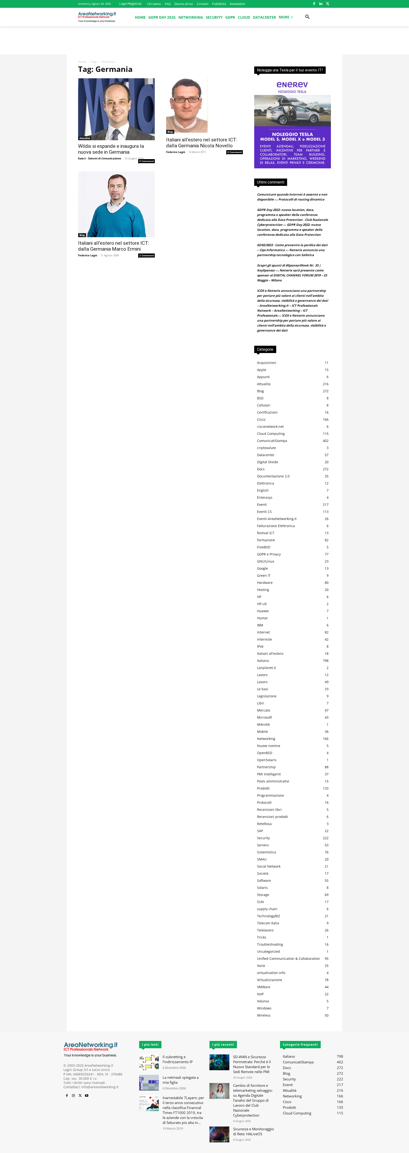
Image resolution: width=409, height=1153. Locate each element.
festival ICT (265, 533)
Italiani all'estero (270, 653)
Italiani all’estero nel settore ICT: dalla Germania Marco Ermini (113, 246)
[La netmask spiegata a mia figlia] (149, 1083)
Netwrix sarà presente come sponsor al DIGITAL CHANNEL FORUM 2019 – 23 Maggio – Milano (292, 275)
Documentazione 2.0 (273, 476)
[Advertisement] (204, 42)
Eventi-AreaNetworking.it (277, 518)
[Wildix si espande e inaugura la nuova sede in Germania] (116, 109)
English (263, 490)
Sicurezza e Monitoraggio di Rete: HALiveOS (253, 1131)
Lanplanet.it (266, 667)
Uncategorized (268, 951)
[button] (307, 17)
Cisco (261, 419)
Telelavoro (265, 930)
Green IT (264, 575)
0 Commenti (146, 161)
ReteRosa (264, 823)
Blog (170, 131)
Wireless (264, 1015)
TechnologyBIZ (268, 916)
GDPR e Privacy (269, 554)
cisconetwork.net (270, 426)
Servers (263, 845)
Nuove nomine (268, 745)
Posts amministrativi (273, 781)
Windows (264, 1008)
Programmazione (270, 795)
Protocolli (264, 802)
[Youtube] (86, 1095)
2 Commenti (146, 255)
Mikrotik (263, 724)
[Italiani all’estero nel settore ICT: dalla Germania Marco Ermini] (116, 204)
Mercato (263, 710)
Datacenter (266, 455)
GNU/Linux (265, 561)
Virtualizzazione (269, 980)
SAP (260, 831)
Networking (266, 738)
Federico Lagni (175, 152)
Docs (261, 469)
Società (262, 873)
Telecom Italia (268, 923)
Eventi (262, 504)
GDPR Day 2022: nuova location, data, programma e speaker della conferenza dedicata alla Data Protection (289, 230)
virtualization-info (271, 972)
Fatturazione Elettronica (276, 526)
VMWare (263, 987)
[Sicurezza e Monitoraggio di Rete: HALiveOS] (219, 1134)
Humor (262, 618)
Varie (261, 965)
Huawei (263, 611)
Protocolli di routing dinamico (301, 199)
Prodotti (263, 788)
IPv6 (260, 646)
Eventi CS (264, 511)
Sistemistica (266, 852)
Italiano (263, 660)
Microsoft (264, 717)
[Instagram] (73, 1095)
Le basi (262, 689)
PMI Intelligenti (269, 774)
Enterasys (264, 497)
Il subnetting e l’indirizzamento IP (178, 1059)
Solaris (262, 887)
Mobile (262, 731)
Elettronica (265, 483)
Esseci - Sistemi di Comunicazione (99, 158)
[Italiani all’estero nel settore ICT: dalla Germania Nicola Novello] (204, 106)
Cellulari (263, 405)
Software (264, 880)
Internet (263, 632)
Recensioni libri (269, 809)
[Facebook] (314, 3)
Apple (261, 369)
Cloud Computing (271, 433)
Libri (260, 703)
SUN (260, 902)
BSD (260, 398)
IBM (260, 625)
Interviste (264, 639)
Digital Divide (267, 462)
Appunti (263, 377)
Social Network (268, 866)
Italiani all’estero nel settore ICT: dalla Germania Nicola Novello (201, 142)
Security (263, 838)
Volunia (263, 1001)
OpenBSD (264, 753)
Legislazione (266, 696)
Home (82, 62)
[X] (327, 3)
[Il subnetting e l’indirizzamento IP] (149, 1062)
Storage (263, 894)
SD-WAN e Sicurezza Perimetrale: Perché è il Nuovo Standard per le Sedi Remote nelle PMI (252, 1064)
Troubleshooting (270, 944)
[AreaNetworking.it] (97, 17)
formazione (266, 540)
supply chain (267, 909)
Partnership (266, 767)
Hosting (263, 589)
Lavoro (262, 675)
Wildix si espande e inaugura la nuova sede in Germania (111, 149)
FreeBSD (263, 547)
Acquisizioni (266, 362)
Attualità (85, 138)
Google (262, 568)
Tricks (261, 937)
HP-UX (262, 604)
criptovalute (266, 447)
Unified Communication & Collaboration (288, 958)
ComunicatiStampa (272, 440)
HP (259, 596)
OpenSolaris (266, 760)
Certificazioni (267, 412)
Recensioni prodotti (272, 816)
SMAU (262, 859)
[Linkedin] (320, 3)
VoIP (260, 994)
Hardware (265, 582)
